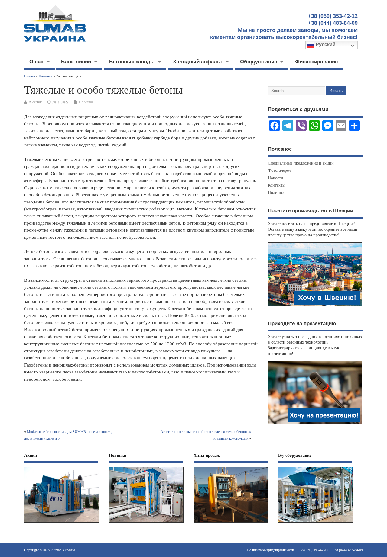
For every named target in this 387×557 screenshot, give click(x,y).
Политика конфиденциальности (270, 550)
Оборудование (258, 62)
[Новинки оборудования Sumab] (146, 522)
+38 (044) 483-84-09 (347, 550)
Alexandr (35, 102)
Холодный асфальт (197, 62)
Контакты (276, 185)
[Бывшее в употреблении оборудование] (315, 522)
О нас (36, 62)
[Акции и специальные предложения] (61, 522)
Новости (275, 178)
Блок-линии (76, 62)
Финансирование (316, 62)
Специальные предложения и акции (301, 163)
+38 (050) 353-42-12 (313, 550)
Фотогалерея (279, 170)
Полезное (86, 102)
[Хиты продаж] (231, 522)
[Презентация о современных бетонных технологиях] (315, 424)
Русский (325, 44)
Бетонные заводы (132, 62)
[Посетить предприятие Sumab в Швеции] (315, 306)
